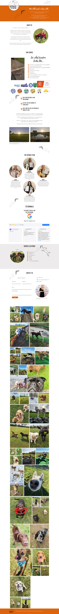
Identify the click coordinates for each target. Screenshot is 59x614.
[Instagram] (47, 1)
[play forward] (49, 91)
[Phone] (44, 3)
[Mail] (37, 279)
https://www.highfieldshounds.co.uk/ (14, 143)
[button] (13, 91)
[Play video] (18, 69)
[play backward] (10, 91)
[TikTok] (49, 1)
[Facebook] (48, 1)
